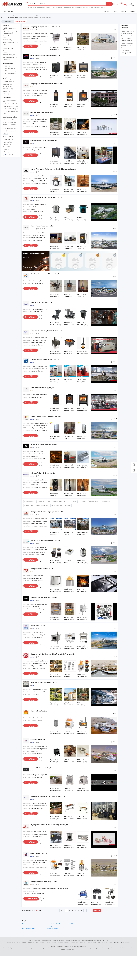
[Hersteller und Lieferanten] (12, 4)
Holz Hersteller (125, 50)
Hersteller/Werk (9, 55)
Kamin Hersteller (126, 38)
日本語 (36, 942)
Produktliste (7, 21)
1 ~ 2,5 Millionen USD (10, 109)
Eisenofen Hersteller (127, 36)
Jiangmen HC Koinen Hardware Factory (43, 445)
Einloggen (132, 5)
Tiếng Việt (116, 942)
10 (32, 910)
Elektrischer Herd (29, 502)
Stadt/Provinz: (27, 95)
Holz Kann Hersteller (100, 923)
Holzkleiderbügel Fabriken (28, 928)
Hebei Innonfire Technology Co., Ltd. (42, 388)
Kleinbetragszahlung (11, 73)
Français (42, 942)
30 (36, 910)
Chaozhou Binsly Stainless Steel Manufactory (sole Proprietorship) (52, 654)
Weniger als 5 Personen (9, 125)
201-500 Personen (9, 128)
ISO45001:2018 (9, 89)
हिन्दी (99, 942)
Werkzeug (7, 40)
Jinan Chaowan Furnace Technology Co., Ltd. (45, 55)
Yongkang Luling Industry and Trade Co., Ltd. (45, 27)
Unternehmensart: (28, 34)
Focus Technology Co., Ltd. (67, 946)
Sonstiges (6, 59)
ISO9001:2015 (9, 82)
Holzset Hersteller (26, 923)
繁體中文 (30, 942)
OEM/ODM (8, 66)
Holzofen (68, 505)
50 (40, 910)
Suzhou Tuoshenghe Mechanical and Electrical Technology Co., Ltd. (53, 169)
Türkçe (110, 942)
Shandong (7, 142)
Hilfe (115, 11)
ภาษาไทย (104, 942)
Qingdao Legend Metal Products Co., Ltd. (44, 141)
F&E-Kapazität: (27, 38)
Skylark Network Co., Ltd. (38, 853)
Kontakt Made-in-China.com (73, 940)
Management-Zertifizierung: (31, 554)
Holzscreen (40, 502)
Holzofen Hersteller (126, 33)
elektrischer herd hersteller (43, 7)
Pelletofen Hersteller (127, 43)
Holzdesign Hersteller (52, 926)
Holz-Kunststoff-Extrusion (60, 502)
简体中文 (24, 942)
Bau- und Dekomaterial (9, 36)
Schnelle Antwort (10, 68)
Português (60, 942)
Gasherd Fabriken (99, 926)
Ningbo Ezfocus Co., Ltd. (38, 711)
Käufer (106, 11)
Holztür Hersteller (26, 926)
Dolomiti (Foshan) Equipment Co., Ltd (42, 473)
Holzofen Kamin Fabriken (77, 926)
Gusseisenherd (106, 502)
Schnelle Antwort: (28, 41)
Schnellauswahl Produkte (88, 940)
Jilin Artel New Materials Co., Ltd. (41, 112)
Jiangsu (7, 149)
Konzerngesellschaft (10, 57)
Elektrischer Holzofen (42, 505)
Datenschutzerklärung (58, 940)
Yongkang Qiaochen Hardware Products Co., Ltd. (46, 84)
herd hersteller (67, 7)
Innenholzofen (28, 505)
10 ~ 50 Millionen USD (10, 111)
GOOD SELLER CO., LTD (38, 739)
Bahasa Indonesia (125, 942)
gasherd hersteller (95, 7)
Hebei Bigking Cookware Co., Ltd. (41, 302)
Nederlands (93, 942)
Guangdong (8, 139)
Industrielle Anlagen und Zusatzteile (10, 32)
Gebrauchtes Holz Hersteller (54, 923)
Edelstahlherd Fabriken (52, 928)
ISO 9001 (7, 86)
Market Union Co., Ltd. (37, 626)
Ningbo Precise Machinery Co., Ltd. (42, 226)
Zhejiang (7, 144)
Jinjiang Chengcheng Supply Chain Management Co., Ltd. (49, 825)
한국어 (82, 942)
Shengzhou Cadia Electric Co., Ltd (41, 569)
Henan (6, 147)
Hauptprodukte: (28, 36)
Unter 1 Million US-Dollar (10, 100)
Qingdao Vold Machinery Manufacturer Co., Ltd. (46, 331)
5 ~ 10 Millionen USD (10, 104)
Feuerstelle (83, 502)
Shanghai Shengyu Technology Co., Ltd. (43, 882)
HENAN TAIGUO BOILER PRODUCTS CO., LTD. (45, 416)
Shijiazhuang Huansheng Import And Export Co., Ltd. (48, 796)
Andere (6, 91)
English (18, 942)
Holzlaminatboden (56, 505)
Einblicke (98, 940)
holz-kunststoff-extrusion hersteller (80, 7)
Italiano (67, 942)
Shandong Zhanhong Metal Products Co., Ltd (45, 274)
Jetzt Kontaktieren (31, 46)
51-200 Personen (9, 122)
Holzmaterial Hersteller (76, 923)
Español (48, 942)
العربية (87, 942)
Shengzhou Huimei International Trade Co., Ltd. (46, 197)
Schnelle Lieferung (10, 71)
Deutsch (54, 942)
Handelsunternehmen (9, 51)
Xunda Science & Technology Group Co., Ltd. (45, 540)
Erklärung (37, 940)
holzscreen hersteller (57, 7)
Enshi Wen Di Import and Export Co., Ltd (43, 682)
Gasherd (74, 502)
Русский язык (74, 942)
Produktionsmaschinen (9, 28)
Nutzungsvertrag (46, 940)
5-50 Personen (9, 120)
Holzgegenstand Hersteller (128, 53)
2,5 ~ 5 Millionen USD (10, 106)
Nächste (96, 910)
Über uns (31, 940)
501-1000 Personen (9, 131)
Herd (48, 502)
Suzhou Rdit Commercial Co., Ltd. (41, 768)
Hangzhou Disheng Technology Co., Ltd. (43, 597)
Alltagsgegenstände (10, 42)
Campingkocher (93, 502)
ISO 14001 (7, 84)
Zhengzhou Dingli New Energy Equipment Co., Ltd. (47, 512)
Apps (122, 11)
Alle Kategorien (8, 11)
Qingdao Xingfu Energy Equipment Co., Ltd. (44, 359)
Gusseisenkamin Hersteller (128, 48)
